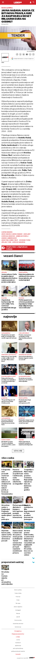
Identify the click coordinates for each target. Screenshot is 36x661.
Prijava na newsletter (18, 634)
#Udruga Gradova (8, 236)
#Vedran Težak (24, 240)
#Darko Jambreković (9, 238)
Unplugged (18, 610)
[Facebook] (17, 54)
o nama (18, 639)
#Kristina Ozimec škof (9, 240)
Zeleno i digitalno (18, 606)
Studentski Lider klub (18, 623)
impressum (18, 642)
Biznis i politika (18, 590)
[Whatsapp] (30, 54)
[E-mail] (27, 54)
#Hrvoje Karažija (18, 242)
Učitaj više (18, 451)
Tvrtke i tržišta (18, 593)
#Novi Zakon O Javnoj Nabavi (11, 234)
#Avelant (27, 234)
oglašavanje (18, 645)
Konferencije (18, 627)
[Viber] (33, 54)
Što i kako (18, 603)
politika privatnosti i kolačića (18, 651)
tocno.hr (18, 654)
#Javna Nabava (6, 232)
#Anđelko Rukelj (22, 236)
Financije (18, 596)
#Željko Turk (6, 242)
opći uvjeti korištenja (18, 648)
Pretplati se (18, 631)
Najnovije (10, 316)
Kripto (18, 600)
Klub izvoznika (18, 620)
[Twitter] (20, 54)
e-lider (18, 637)
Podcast (18, 613)
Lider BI (18, 617)
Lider (2, 62)
